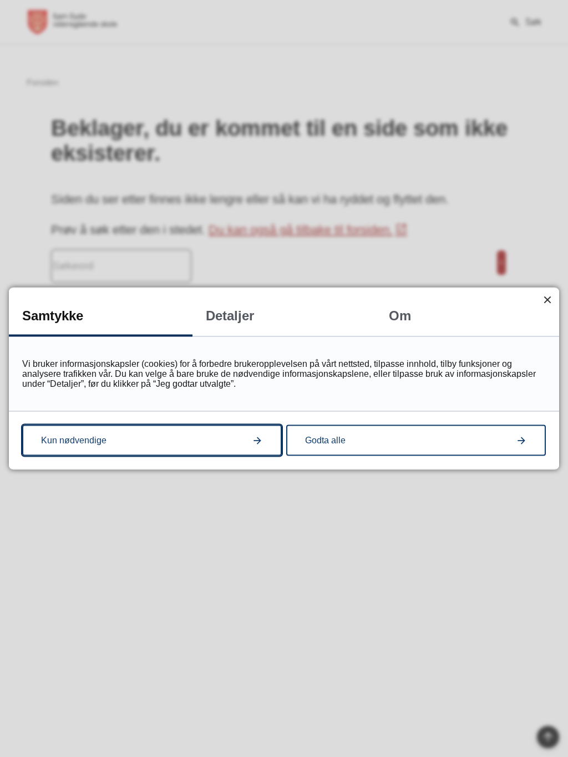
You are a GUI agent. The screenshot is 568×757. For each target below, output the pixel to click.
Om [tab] (400, 315)
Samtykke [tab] (52, 315)
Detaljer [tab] (230, 315)
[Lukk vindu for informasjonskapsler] (547, 299)
